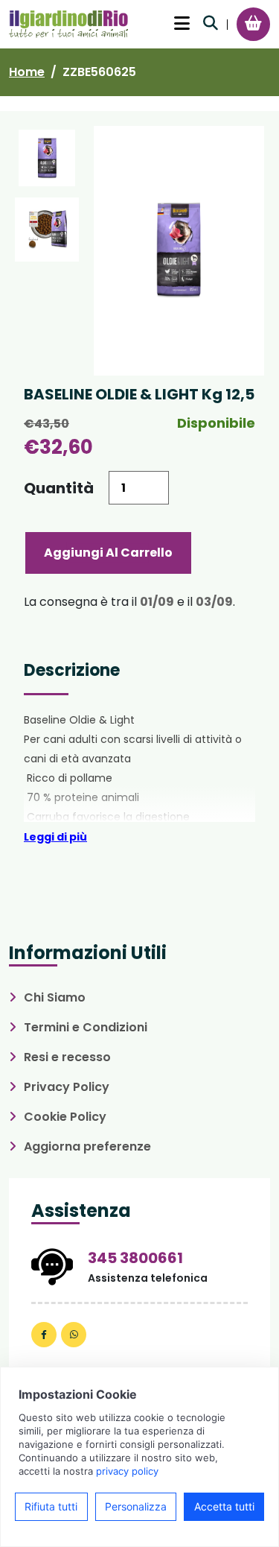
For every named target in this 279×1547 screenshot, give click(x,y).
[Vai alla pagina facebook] (44, 1334)
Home (27, 71)
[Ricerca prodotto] (210, 23)
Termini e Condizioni (85, 1027)
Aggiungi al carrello (108, 552)
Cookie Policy (65, 1116)
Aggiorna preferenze (87, 1146)
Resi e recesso (67, 1057)
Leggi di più (55, 836)
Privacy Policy (66, 1086)
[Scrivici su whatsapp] (73, 1334)
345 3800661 (135, 1257)
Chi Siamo (55, 997)
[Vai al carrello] (253, 23)
